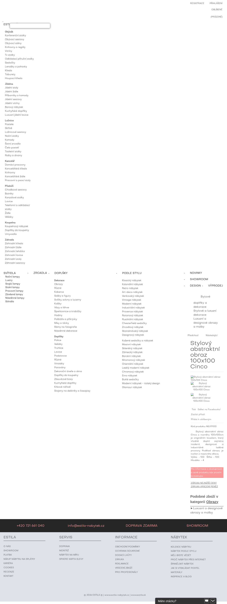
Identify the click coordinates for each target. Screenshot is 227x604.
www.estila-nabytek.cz (116, 595)
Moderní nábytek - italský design (141, 383)
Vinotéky (59, 364)
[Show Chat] (206, 601)
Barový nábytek (14, 107)
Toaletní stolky (13, 152)
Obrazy (58, 284)
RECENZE (9, 572)
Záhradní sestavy (15, 263)
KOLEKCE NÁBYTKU (181, 547)
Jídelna (9, 84)
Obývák (9, 31)
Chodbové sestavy (16, 190)
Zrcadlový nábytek (132, 327)
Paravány (59, 367)
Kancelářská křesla (16, 169)
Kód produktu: (198, 427)
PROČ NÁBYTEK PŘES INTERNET (188, 560)
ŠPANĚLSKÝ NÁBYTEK (182, 564)
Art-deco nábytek (132, 292)
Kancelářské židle (15, 176)
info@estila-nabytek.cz (86, 525)
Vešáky (58, 344)
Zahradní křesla (14, 243)
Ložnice (9, 120)
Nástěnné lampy (14, 298)
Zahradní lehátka (15, 251)
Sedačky (10, 63)
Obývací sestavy (14, 39)
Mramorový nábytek (133, 360)
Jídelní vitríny (12, 103)
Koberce (59, 292)
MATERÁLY (176, 572)
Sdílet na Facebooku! (209, 410)
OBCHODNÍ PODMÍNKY (127, 547)
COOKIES (9, 568)
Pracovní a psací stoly (18, 180)
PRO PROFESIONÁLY (126, 572)
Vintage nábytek (131, 300)
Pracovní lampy (14, 291)
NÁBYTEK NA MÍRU (69, 555)
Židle (7, 213)
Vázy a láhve (61, 308)
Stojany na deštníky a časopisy (72, 391)
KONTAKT (8, 576)
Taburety (10, 74)
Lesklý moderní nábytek (135, 368)
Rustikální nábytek (132, 319)
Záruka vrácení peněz (204, 487)
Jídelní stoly (11, 88)
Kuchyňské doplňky (16, 111)
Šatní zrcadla (13, 144)
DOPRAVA (64, 546)
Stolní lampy (12, 287)
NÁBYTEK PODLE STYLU (183, 551)
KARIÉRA (8, 563)
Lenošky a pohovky (16, 67)
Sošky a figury (62, 296)
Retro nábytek (130, 288)
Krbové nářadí (62, 387)
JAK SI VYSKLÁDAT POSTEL (185, 568)
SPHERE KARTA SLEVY (71, 559)
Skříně (8, 128)
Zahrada (9, 239)
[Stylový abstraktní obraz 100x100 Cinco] (201, 387)
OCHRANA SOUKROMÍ (127, 551)
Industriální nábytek (133, 308)
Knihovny (10, 173)
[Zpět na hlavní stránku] (194, 296)
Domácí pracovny (15, 165)
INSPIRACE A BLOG (181, 577)
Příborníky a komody (16, 95)
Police (57, 340)
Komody (9, 140)
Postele (9, 124)
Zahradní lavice (14, 255)
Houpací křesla (13, 78)
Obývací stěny (13, 43)
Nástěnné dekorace (65, 331)
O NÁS (7, 546)
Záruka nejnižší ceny (204, 483)
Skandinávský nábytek (135, 331)
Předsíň (9, 186)
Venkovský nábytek (133, 296)
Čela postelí (12, 148)
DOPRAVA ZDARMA (141, 525)
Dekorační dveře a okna (68, 371)
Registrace (197, 3)
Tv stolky (10, 55)
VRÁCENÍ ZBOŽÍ (123, 568)
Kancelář (10, 161)
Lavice (9, 201)
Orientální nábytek (132, 364)
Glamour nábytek (132, 387)
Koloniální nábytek (132, 284)
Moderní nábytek (132, 304)
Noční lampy (12, 277)
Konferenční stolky (15, 35)
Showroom (199, 279)
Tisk (194, 410)
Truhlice (58, 348)
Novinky (196, 273)
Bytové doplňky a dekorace (201, 302)
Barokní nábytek (131, 356)
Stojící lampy (12, 284)
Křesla (8, 71)
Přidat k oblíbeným (201, 419)
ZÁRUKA (119, 560)
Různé (57, 288)
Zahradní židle (13, 247)
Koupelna (10, 222)
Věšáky (9, 217)
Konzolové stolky (14, 197)
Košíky (57, 304)
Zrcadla (40, 273)
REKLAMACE (122, 564)
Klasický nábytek (131, 280)
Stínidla (9, 301)
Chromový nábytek (133, 372)
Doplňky (58, 336)
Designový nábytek (133, 335)
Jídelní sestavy (13, 99)
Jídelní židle (11, 92)
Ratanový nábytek (132, 315)
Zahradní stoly (13, 259)
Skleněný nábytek (132, 348)
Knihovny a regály (15, 47)
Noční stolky (12, 136)
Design (195, 286)
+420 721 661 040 (30, 525)
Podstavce (60, 356)
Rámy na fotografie (65, 327)
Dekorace (59, 280)
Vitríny (8, 51)
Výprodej (215, 286)
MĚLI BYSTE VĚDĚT (181, 555)
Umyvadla (11, 234)
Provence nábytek (132, 312)
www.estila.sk (138, 595)
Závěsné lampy (14, 294)
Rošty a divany (13, 155)
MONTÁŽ (64, 551)
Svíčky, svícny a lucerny (67, 300)
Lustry (8, 280)
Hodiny (58, 315)
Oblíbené (216, 10)
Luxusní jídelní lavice (16, 115)
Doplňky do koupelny (17, 230)
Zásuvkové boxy (63, 379)
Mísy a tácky (61, 323)
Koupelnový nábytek (16, 226)
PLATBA (8, 555)
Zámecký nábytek (132, 352)
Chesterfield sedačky (134, 323)
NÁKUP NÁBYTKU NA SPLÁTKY (19, 559)
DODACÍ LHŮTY (123, 555)
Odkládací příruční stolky (19, 59)
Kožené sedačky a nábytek (137, 341)
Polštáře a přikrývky (65, 319)
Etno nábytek (129, 376)
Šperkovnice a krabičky (67, 311)
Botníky (9, 194)
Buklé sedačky (130, 379)
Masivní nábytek (131, 344)
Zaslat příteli (198, 415)
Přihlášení (216, 3)
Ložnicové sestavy (15, 132)
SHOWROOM (197, 525)
